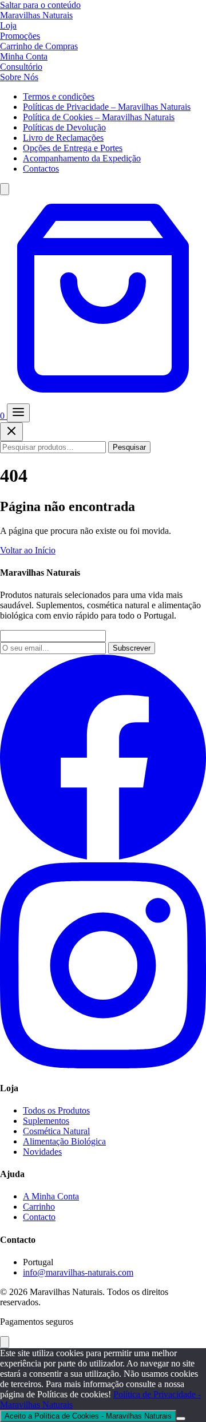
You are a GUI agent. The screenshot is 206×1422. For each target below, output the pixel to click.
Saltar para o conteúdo (40, 5)
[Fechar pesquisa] (11, 431)
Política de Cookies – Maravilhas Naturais (99, 117)
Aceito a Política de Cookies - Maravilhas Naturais (88, 1416)
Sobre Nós (19, 77)
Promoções (20, 36)
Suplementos (46, 1121)
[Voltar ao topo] (4, 1342)
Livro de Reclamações (63, 137)
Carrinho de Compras (39, 46)
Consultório (21, 67)
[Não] (180, 1418)
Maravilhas (36, 15)
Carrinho (39, 1206)
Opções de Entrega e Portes (72, 148)
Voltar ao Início (28, 550)
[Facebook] (103, 857)
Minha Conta (23, 56)
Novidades (42, 1151)
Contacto (39, 1217)
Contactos (41, 168)
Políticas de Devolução (64, 127)
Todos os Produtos (56, 1110)
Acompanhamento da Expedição (82, 158)
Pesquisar (129, 447)
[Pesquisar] (4, 189)
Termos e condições (58, 96)
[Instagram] (103, 1065)
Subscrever (131, 648)
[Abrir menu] (18, 412)
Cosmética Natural (56, 1131)
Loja (8, 25)
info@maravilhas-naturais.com (78, 1272)
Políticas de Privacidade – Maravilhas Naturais (107, 107)
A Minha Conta (51, 1196)
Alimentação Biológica (64, 1141)
